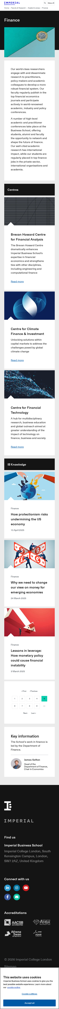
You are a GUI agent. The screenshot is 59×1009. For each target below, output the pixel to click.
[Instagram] (16, 888)
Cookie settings (29, 993)
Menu (50, 3)
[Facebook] (7, 897)
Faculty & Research (18, 8)
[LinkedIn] (7, 888)
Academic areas (34, 8)
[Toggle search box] (45, 3)
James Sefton (32, 759)
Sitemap (10, 966)
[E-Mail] (16, 897)
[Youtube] (26, 888)
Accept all (29, 1002)
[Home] (15, 3)
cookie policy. (13, 987)
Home (6, 8)
